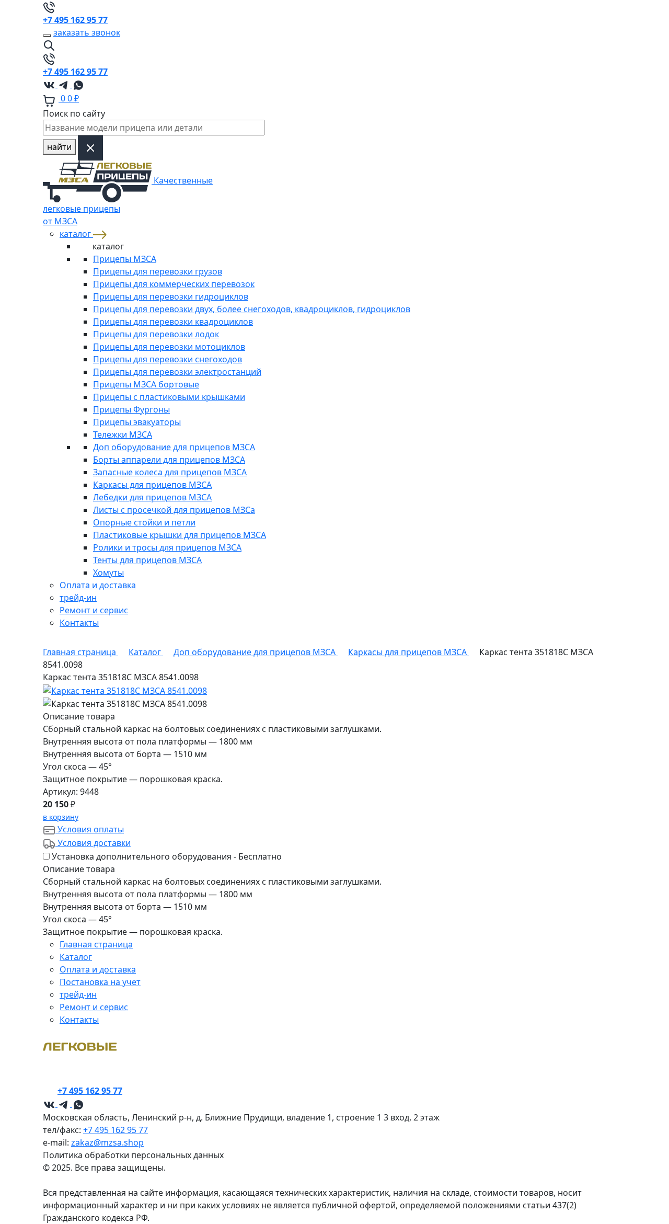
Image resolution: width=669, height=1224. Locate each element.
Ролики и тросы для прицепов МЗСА (167, 547)
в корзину (60, 817)
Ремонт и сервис (94, 610)
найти (59, 147)
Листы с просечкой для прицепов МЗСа (174, 510)
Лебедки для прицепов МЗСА (152, 497)
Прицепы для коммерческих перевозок (174, 284)
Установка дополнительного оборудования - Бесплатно (167, 856)
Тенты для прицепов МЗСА (147, 560)
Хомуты (108, 572)
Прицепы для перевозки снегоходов (167, 359)
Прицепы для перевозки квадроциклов (173, 321)
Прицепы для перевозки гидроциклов (170, 296)
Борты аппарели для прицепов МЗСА (169, 459)
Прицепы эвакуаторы (137, 422)
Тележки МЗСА (122, 434)
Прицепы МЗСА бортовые (146, 384)
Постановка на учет (100, 982)
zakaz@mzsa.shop (107, 1142)
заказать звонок (86, 32)
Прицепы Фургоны (131, 409)
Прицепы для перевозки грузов (157, 271)
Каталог (76, 957)
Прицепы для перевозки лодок (156, 334)
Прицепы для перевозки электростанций (177, 372)
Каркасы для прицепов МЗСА (152, 484)
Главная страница (96, 944)
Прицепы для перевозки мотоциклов (169, 346)
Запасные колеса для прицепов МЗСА (170, 472)
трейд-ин (78, 597)
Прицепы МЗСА (124, 259)
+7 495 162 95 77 (115, 1130)
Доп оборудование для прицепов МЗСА (174, 447)
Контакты (79, 622)
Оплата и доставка (98, 585)
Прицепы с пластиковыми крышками (169, 397)
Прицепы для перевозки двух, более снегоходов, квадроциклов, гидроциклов (251, 309)
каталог (76, 233)
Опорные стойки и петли (144, 522)
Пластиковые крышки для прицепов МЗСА (179, 535)
